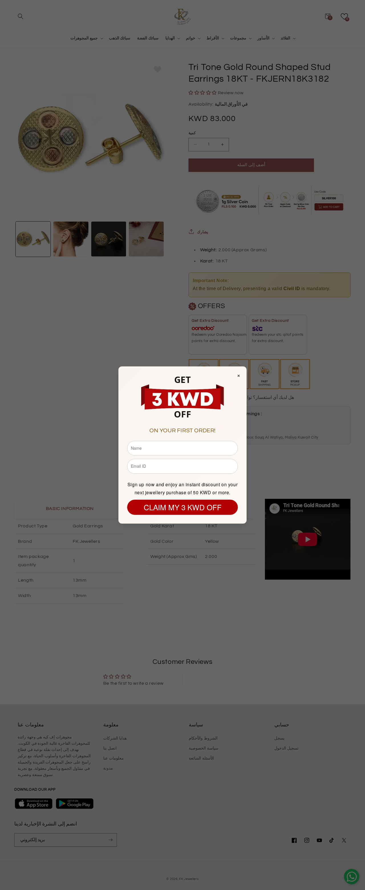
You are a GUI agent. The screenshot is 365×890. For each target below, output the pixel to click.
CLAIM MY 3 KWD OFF (183, 507)
